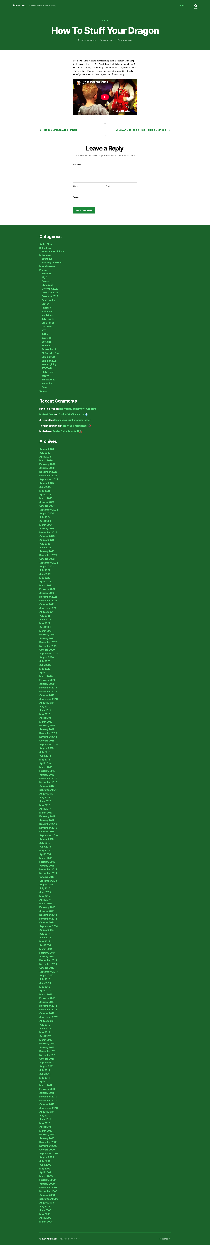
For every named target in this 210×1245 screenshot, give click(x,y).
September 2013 (48, 971)
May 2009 (44, 1168)
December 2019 (48, 687)
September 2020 (48, 653)
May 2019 (44, 714)
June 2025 (45, 487)
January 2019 (46, 729)
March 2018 (45, 767)
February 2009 (47, 1180)
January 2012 (46, 1047)
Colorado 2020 (50, 288)
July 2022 (44, 570)
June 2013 (45, 983)
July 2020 (44, 661)
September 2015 (48, 880)
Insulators (47, 315)
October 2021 (46, 604)
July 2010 (44, 1115)
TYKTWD (47, 368)
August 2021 (46, 612)
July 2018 (44, 752)
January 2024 (47, 528)
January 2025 (46, 502)
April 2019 (45, 718)
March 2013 (45, 994)
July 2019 (44, 706)
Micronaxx (19, 5)
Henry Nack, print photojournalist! (77, 408)
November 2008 (48, 1191)
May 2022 (44, 578)
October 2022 (47, 559)
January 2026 (47, 468)
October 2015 (46, 877)
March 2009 (46, 1176)
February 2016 (47, 861)
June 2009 (45, 1164)
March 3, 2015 (108, 40)
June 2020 (45, 665)
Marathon (47, 326)
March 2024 (45, 524)
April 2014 (45, 945)
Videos (105, 21)
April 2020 (45, 672)
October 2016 (46, 831)
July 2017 (44, 797)
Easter (45, 304)
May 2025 (44, 490)
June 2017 (45, 801)
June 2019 (45, 710)
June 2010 (45, 1119)
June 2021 (45, 619)
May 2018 (44, 759)
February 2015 (47, 907)
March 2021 (45, 631)
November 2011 (48, 1055)
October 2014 (46, 922)
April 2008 (45, 1217)
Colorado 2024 (50, 296)
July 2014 (44, 933)
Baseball (46, 273)
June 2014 (45, 937)
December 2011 (48, 1051)
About (183, 5)
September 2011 (48, 1062)
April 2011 (44, 1081)
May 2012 (44, 1032)
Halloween (47, 311)
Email (109, 186)
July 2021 (44, 615)
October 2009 (47, 1149)
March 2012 (45, 1040)
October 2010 (46, 1104)
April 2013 (45, 990)
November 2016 (48, 827)
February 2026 (47, 464)
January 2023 (46, 551)
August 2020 (46, 657)
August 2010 (46, 1111)
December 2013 (48, 960)
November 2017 (48, 782)
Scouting (46, 341)
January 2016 (46, 865)
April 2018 (45, 763)
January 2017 (46, 820)
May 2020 (44, 668)
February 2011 (47, 1089)
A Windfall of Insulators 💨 (73, 414)
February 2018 (47, 771)
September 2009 (48, 1153)
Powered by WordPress (70, 1239)
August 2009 (46, 1157)
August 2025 (46, 483)
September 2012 (48, 1017)
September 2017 (48, 790)
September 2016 (48, 835)
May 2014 (44, 941)
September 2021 (48, 608)
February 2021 (47, 634)
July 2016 (44, 843)
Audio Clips (45, 244)
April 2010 (45, 1127)
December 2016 (48, 824)
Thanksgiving (49, 364)
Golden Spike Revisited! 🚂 (76, 425)
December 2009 (48, 1142)
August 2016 (46, 839)
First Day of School (52, 262)
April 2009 (45, 1172)
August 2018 (46, 748)
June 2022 (45, 574)
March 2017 (45, 812)
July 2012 (44, 1024)
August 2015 (46, 884)
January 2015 (46, 911)
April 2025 (45, 494)
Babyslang (45, 248)
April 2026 (45, 456)
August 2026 (46, 449)
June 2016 (45, 846)
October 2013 (46, 968)
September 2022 (48, 562)
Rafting (45, 334)
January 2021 (46, 638)
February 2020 (47, 680)
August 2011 (46, 1066)
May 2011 (44, 1077)
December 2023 (48, 532)
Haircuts (46, 307)
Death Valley (48, 300)
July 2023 (44, 543)
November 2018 (48, 737)
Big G (44, 277)
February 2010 (47, 1134)
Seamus (46, 345)
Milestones (45, 255)
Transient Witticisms (53, 251)
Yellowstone (48, 379)
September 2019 (48, 699)
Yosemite (47, 383)
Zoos (44, 387)
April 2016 (45, 854)
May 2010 (44, 1123)
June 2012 (45, 1028)
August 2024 (46, 513)
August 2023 (46, 540)
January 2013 (46, 1002)
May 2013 (44, 987)
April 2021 (45, 627)
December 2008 (48, 1187)
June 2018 (45, 755)
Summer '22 (48, 357)
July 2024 (44, 517)
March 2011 (45, 1085)
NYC (44, 330)
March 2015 (45, 903)
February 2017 (47, 816)
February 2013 (47, 998)
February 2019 (47, 725)
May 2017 (44, 805)
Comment (77, 165)
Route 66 (47, 338)
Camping (46, 281)
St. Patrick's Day (50, 353)
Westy (45, 376)
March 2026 (45, 460)
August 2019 (46, 702)
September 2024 (48, 509)
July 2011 (44, 1070)
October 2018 (46, 740)
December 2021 (48, 596)
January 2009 (47, 1183)
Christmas (47, 285)
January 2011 (46, 1093)
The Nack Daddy (89, 40)
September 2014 (48, 926)
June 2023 (45, 547)
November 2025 (48, 475)
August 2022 (46, 566)
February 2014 (47, 952)
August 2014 (46, 930)
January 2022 (46, 593)
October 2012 (46, 1013)
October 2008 (47, 1195)
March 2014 (45, 949)
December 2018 (48, 733)
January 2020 (47, 684)
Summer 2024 (49, 360)
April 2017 (45, 808)
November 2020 (48, 646)
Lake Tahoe (48, 323)
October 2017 (46, 786)
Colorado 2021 (50, 292)
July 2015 (44, 888)
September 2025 (48, 479)
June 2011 (45, 1074)
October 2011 (46, 1058)
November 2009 (48, 1146)
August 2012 (46, 1021)
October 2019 (46, 695)
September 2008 (48, 1199)
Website (76, 197)
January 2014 (46, 956)
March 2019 (45, 721)
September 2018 (48, 744)
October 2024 (47, 505)
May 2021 (44, 623)
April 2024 (45, 521)
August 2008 (46, 1202)
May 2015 (44, 896)
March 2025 (45, 498)
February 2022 (47, 589)
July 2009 (45, 1161)
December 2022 (48, 555)
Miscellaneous (47, 266)
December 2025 (48, 471)
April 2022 (45, 581)
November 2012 (48, 1009)
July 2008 (45, 1206)
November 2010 (48, 1100)
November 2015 (48, 873)
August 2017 (46, 793)
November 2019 (48, 691)
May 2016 (44, 850)
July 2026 (44, 452)
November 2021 (48, 600)
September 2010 (48, 1108)
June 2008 (45, 1210)
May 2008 (44, 1214)
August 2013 (46, 975)
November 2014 (48, 918)
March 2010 (45, 1130)
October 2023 (47, 536)
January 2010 (46, 1138)
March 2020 (45, 676)
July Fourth (48, 319)
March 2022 (45, 585)
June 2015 (45, 892)
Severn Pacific (49, 349)
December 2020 (48, 642)
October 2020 (47, 649)
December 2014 (48, 914)
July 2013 (44, 979)
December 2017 (48, 778)
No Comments (126, 40)
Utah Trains (48, 372)
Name (76, 186)
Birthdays (47, 258)
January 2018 (46, 774)
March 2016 (45, 858)
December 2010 (48, 1096)
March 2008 (46, 1221)
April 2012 (45, 1036)
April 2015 (45, 899)
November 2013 (48, 964)
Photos (43, 270)
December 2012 (48, 1005)
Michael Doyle (47, 414)
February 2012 (47, 1043)
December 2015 (48, 869)
